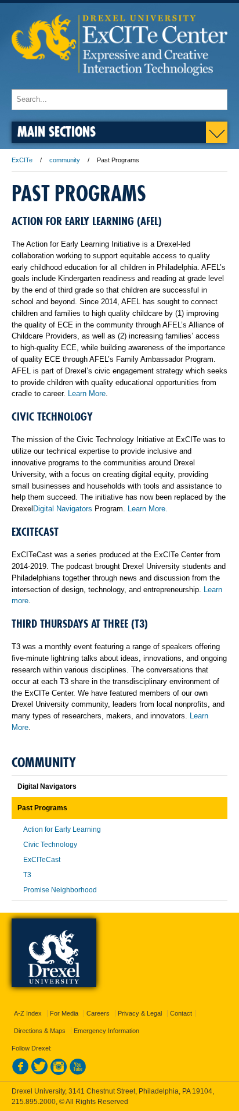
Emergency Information (106, 1030)
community (64, 159)
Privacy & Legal (140, 1013)
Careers (98, 1013)
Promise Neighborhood (60, 890)
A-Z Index (28, 1013)
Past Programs (42, 808)
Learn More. (148, 508)
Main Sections (56, 131)
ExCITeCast (41, 860)
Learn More (87, 393)
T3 (27, 875)
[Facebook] (20, 1072)
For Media (64, 1013)
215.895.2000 (34, 1102)
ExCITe (22, 159)
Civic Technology (50, 845)
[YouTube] (77, 1072)
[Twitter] (39, 1072)
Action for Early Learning (62, 829)
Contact (181, 1013)
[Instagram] (58, 1072)
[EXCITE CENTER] (119, 83)
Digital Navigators (62, 508)
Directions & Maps (40, 1030)
